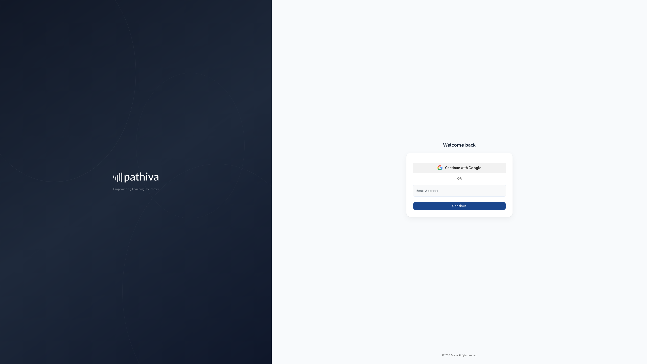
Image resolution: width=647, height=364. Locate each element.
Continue (459, 206)
